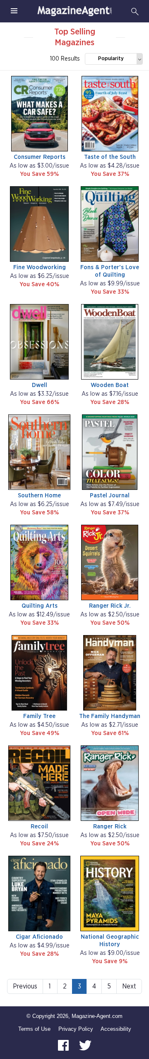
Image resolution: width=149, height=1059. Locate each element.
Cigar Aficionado (39, 937)
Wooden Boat (110, 385)
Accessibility (116, 1029)
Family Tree (39, 716)
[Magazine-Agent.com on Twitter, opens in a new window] (85, 1045)
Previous (25, 986)
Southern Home (39, 495)
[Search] (135, 11)
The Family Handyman (109, 716)
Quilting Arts (40, 606)
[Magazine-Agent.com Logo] (74, 11)
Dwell (39, 385)
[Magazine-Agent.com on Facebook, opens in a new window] (64, 1045)
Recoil (39, 826)
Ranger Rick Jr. (110, 606)
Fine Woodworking (39, 267)
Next (129, 986)
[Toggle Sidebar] (14, 11)
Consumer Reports (39, 157)
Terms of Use (34, 1029)
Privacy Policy (75, 1029)
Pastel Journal (110, 495)
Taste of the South (110, 157)
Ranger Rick (110, 826)
